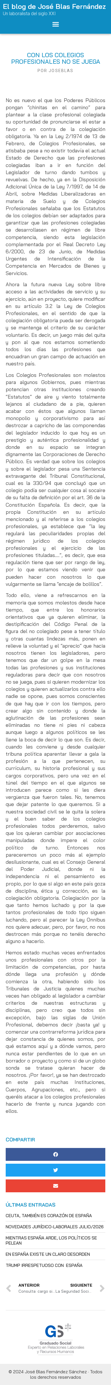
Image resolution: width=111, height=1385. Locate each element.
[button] (55, 24)
